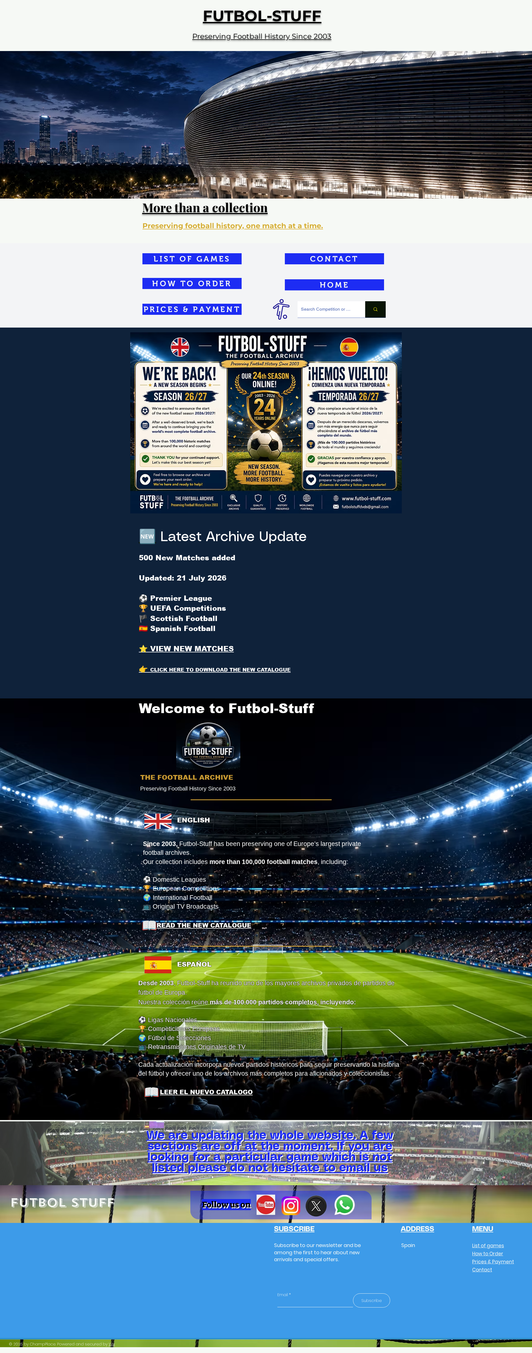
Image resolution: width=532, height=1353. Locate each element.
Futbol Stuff (62, 1203)
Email (282, 1295)
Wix (112, 1344)
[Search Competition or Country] (375, 309)
